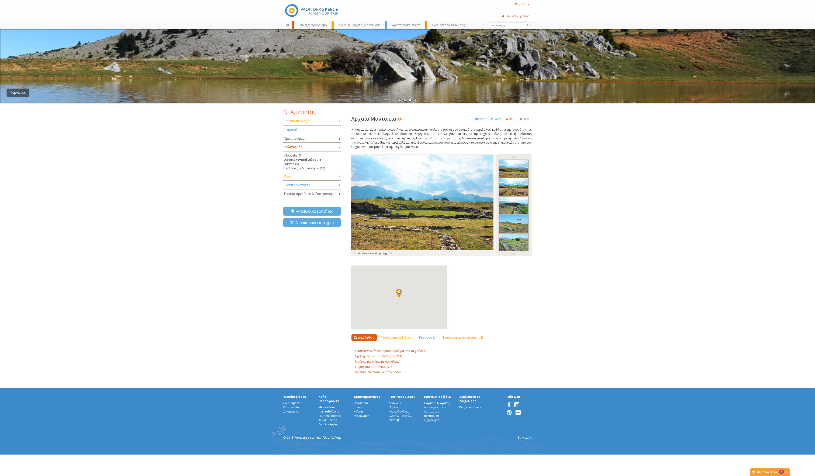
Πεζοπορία (361, 403)
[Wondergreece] (312, 10)
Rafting (358, 411)
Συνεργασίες (291, 411)
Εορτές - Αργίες (328, 424)
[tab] (312, 121)
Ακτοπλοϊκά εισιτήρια (313, 211)
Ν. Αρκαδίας (299, 112)
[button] (399, 293)
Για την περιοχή (296, 121)
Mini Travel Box (769, 472)
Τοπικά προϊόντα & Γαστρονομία (309, 193)
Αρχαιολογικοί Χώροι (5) (303, 160)
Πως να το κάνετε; (470, 407)
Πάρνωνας (18, 92)
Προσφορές (427, 337)
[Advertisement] (312, 260)
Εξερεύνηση (431, 420)
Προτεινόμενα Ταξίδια (396, 337)
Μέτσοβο (394, 420)
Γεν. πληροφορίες (330, 416)
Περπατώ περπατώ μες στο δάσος (378, 372)
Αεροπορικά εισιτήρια (313, 222)
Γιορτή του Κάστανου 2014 (373, 367)
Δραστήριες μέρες (435, 407)
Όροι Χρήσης (332, 437)
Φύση (287, 176)
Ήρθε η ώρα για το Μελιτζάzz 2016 (379, 356)
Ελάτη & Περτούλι (400, 416)
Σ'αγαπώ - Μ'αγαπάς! (437, 403)
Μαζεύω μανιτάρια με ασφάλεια (377, 361)
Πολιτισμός (292, 147)
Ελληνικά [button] (522, 4)
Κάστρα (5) (291, 164)
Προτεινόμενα (294, 138)
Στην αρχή (524, 437)
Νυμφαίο (394, 407)
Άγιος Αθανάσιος (399, 411)
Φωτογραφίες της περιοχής (461, 337)
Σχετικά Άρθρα (364, 337)
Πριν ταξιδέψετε (329, 411)
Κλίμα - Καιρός (328, 420)
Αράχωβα (395, 403)
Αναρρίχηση (361, 416)
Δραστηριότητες (296, 185)
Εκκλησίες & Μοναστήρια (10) (304, 168)
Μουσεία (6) (292, 155)
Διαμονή (290, 129)
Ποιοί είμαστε (292, 403)
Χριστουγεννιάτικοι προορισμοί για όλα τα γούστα (390, 351)
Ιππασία (359, 407)
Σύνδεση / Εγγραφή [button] (517, 16)
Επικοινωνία (291, 407)
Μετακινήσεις (327, 407)
